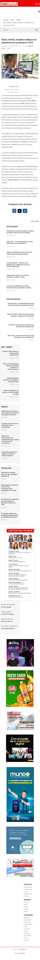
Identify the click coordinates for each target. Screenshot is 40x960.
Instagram (26, 909)
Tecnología (26, 933)
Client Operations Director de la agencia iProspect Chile (11, 380)
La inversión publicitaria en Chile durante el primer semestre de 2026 (19, 287)
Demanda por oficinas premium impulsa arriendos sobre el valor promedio (20, 232)
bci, (9, 89)
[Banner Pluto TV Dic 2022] (19, 761)
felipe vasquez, (15, 92)
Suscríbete (26, 940)
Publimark (30, 46)
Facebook (26, 902)
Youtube (26, 907)
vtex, (11, 89)
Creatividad (27, 929)
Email (8, 48)
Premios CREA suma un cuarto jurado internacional (10, 353)
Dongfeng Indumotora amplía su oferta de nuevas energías (9, 453)
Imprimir (4, 48)
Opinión (26, 931)
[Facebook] (14, 211)
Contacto (26, 891)
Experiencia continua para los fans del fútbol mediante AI (9, 474)
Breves (25, 938)
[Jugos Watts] (19, 706)
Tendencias (27, 917)
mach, (6, 89)
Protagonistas (27, 922)
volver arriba (34, 221)
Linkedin (26, 911)
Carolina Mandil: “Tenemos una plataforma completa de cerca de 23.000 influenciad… (18, 264)
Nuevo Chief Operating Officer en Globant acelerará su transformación (11, 366)
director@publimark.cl (8, 628)
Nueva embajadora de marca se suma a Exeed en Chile (10, 392)
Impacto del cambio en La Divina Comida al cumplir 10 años (18, 276)
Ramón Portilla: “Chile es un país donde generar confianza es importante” (20, 315)
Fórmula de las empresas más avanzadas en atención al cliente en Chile (9, 502)
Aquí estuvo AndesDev (20, 953)
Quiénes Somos (28, 887)
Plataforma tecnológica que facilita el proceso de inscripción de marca (10, 413)
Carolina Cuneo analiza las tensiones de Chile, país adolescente (21, 326)
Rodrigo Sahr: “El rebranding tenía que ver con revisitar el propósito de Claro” (21, 304)
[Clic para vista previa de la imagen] (20, 66)
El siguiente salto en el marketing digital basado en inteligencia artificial (9, 515)
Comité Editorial (28, 889)
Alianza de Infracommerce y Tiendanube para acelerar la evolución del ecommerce (10, 439)
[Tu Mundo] (20, 821)
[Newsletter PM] (20, 876)
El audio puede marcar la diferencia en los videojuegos (10, 425)
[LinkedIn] (25, 211)
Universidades (27, 920)
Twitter (25, 904)
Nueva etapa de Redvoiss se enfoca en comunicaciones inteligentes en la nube (9, 487)
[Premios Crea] (20, 666)
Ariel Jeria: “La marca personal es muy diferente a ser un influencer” (20, 242)
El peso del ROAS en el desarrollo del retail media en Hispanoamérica (19, 253)
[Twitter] (19, 211)
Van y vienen (27, 935)
